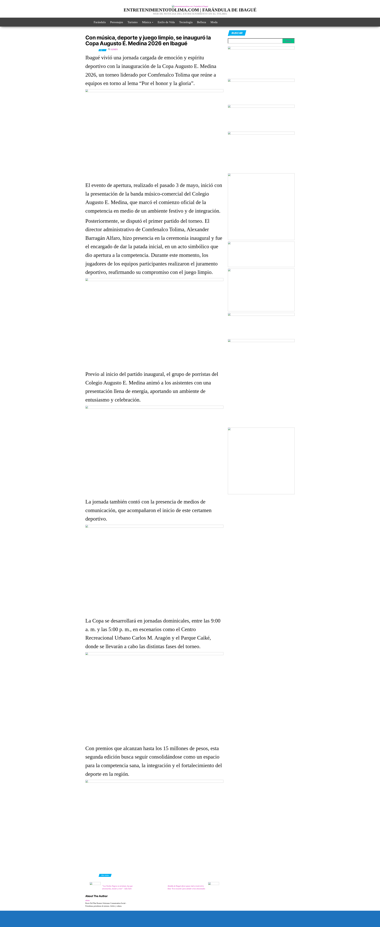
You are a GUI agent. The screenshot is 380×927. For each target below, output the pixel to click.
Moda (213, 22)
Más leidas (105, 875)
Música (147, 22)
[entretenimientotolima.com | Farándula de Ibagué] (87, 22)
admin (114, 49)
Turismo (133, 22)
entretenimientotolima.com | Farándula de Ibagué (190, 9)
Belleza (201, 22)
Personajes (116, 22)
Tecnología (186, 22)
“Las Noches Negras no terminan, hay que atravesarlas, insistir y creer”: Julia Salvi (117, 887)
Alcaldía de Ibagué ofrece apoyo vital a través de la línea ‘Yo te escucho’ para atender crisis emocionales (186, 887)
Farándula (100, 22)
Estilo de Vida (166, 22)
